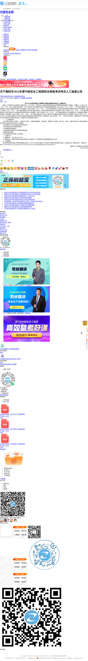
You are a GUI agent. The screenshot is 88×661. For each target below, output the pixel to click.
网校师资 (6, 37)
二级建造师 (6, 18)
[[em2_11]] (35, 168)
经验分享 (18, 53)
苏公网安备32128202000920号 (45, 658)
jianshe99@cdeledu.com (78, 658)
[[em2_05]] (15, 168)
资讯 (4, 45)
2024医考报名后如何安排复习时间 (10, 359)
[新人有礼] (85, 323)
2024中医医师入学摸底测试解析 (9, 349)
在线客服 (86, 337)
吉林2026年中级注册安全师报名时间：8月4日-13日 (19, 196)
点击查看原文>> (8, 150)
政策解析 (34, 50)
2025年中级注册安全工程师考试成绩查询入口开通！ (20, 208)
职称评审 (6, 25)
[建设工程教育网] (44, 3)
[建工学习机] (34, 87)
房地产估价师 (7, 27)
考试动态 (32, 79)
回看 (1, 352)
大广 (4, 313)
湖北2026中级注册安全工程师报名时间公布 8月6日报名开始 (22, 192)
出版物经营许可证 (31, 658)
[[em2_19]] (63, 168)
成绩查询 (23, 50)
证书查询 (29, 50)
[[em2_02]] (5, 168)
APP (87, 331)
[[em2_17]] (56, 168)
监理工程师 (6, 29)
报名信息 (6, 50)
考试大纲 (6, 53)
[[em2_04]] (11, 168)
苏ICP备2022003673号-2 (20, 658)
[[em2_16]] (53, 168)
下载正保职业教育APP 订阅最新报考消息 (12, 96)
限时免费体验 (4, 395)
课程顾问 (86, 343)
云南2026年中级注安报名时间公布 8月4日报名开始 (19, 199)
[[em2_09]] (29, 168)
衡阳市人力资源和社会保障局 (23, 98)
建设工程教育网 (11, 79)
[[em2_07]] (22, 168)
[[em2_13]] (42, 168)
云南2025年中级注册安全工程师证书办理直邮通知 (19, 205)
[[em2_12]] (39, 168)
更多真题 (3, 449)
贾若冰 (5, 285)
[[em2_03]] (8, 168)
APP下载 (10, 20)
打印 (1, 100)
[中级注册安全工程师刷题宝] (34, 188)
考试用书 (6, 39)
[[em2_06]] (18, 168)
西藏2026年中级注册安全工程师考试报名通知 (18, 197)
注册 (6, 15)
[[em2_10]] (32, 168)
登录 (2, 15)
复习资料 (12, 53)
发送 (1, 171)
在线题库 (6, 43)
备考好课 (3, 249)
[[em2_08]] (25, 168)
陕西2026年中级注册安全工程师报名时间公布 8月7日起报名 (22, 194)
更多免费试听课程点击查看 (8, 364)
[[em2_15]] (49, 168)
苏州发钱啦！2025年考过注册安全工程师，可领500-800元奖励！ (23, 201)
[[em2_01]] (1, 168)
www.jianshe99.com (36, 656)
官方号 (2, 20)
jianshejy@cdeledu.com (63, 658)
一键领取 (3, 478)
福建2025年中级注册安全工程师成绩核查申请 (18, 206)
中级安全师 (7, 11)
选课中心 (6, 34)
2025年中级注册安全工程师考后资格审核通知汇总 (19, 203)
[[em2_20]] (66, 168)
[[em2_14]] (46, 168)
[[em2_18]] (60, 168)
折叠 (81, 333)
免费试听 (6, 36)
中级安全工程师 (23, 79)
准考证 (18, 50)
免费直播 (6, 41)
